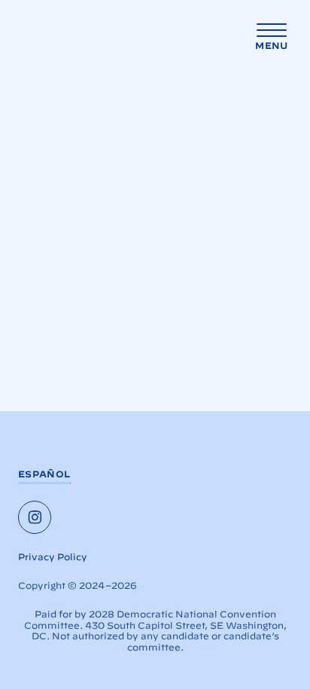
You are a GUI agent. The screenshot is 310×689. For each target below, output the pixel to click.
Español (44, 474)
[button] (271, 37)
